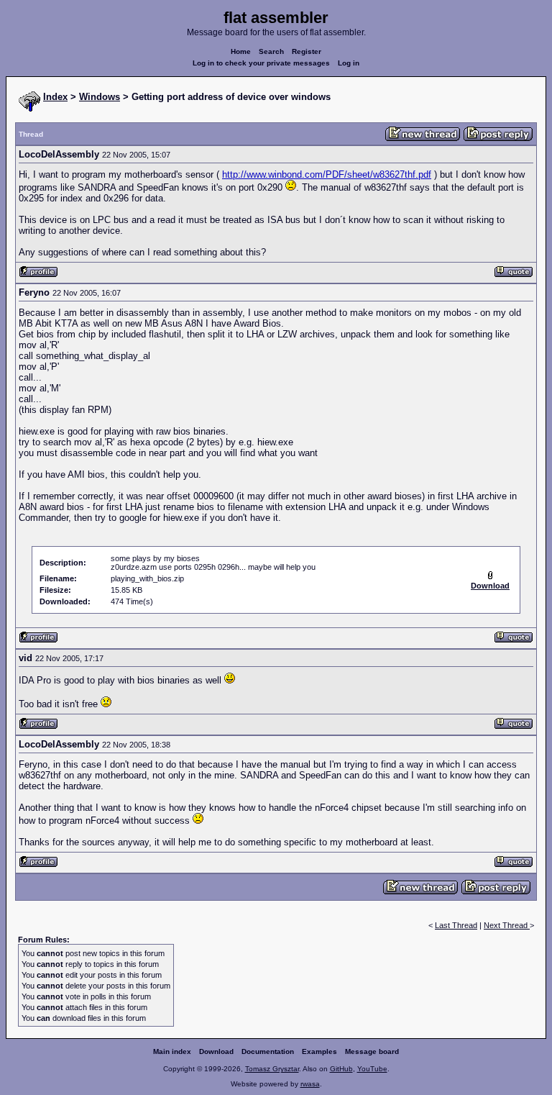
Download (216, 1051)
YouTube (372, 1069)
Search (271, 51)
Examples (319, 1051)
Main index (172, 1051)
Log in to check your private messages (261, 63)
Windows (99, 96)
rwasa (310, 1084)
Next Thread (507, 925)
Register (306, 51)
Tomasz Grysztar (272, 1069)
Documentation (268, 1051)
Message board (372, 1051)
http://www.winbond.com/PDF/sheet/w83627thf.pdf (326, 174)
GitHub (341, 1069)
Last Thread (456, 925)
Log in (348, 63)
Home (241, 51)
